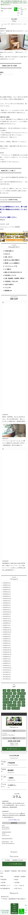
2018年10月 (6, 654)
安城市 (22, 690)
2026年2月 (6, 583)
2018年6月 (6, 661)
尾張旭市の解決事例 (7, 693)
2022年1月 (6, 609)
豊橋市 (19, 705)
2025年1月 (6, 591)
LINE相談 (22, 912)
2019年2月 (6, 645)
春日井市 (22, 696)
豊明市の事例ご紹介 (11, 705)
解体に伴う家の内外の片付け (12, 272)
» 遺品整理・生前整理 (19, 876)
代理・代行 (8, 257)
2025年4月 (6, 589)
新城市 (13, 696)
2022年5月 (6, 605)
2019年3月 (6, 643)
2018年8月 (6, 656)
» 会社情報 (16, 882)
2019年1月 (6, 647)
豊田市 (23, 705)
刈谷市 (2, 229)
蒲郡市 (19, 702)
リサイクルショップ (5, 227)
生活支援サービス (9, 275)
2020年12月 (6, 621)
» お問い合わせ (18, 888)
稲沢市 (14, 702)
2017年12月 (6, 667)
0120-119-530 (5, 911)
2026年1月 (6, 585)
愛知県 (8, 696)
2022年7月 (6, 600)
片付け (6, 254)
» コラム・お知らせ (19, 885)
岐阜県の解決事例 (21, 693)
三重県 (4, 690)
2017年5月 (6, 674)
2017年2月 (6, 679)
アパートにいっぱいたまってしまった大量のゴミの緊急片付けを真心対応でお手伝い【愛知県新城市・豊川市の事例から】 (13, 815)
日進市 (17, 696)
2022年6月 (6, 603)
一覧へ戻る (25, 231)
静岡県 (4, 708)
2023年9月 (6, 596)
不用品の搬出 (8, 251)
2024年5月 (6, 594)
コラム (13, 227)
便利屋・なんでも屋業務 (11, 263)
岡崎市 (4, 696)
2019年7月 (6, 634)
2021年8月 (6, 614)
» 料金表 (16, 879)
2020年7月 (6, 625)
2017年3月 (6, 676)
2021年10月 (6, 612)
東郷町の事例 (6, 699)
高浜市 (8, 708)
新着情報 (17, 227)
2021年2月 (6, 616)
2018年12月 (6, 650)
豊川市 (4, 705)
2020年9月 (6, 623)
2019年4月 (6, 641)
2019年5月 (6, 638)
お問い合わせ (14, 912)
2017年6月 (6, 672)
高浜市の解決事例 (15, 708)
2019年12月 (6, 629)
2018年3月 (6, 665)
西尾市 (23, 702)
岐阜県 (14, 693)
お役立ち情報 (8, 284)
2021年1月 (6, 618)
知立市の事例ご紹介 (7, 702)
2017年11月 (6, 670)
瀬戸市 (11, 699)
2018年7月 (6, 658)
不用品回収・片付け (10, 281)
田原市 (16, 699)
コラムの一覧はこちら (14, 819)
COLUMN (16, 793)
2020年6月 (6, 627)
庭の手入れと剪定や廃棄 (11, 260)
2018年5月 (6, 663)
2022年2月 (6, 607)
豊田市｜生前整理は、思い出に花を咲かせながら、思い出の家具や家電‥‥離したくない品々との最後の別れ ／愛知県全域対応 (13, 805)
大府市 (18, 690)
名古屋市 (14, 690)
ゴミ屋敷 (7, 269)
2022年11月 (6, 598)
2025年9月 (6, 587)
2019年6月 (6, 636)
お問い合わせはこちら (15, 748)
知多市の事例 (22, 699)
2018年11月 (6, 652)
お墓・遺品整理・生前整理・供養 (14, 278)
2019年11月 (6, 632)
